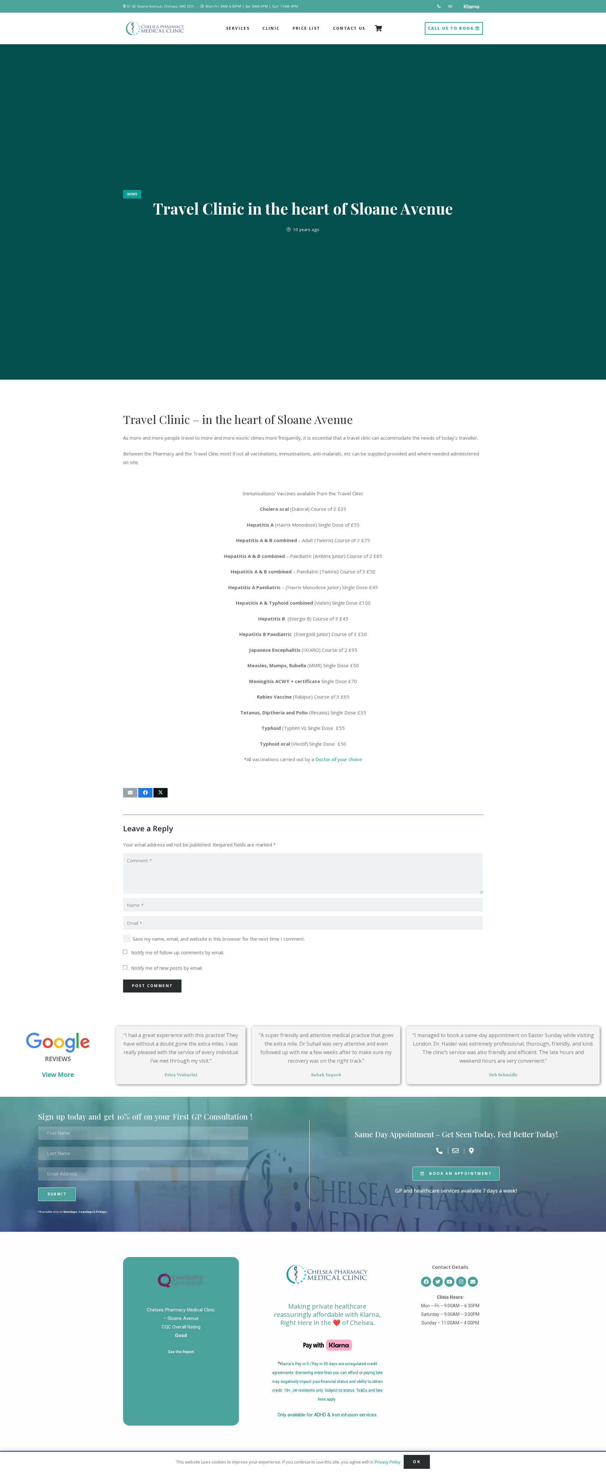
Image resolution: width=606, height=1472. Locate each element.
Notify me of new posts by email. (167, 968)
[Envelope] (473, 1282)
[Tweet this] (160, 792)
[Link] (439, 6)
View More (58, 1074)
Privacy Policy (388, 1462)
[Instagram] (461, 1282)
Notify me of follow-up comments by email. (177, 952)
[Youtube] (449, 1282)
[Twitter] (438, 1282)
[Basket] (379, 28)
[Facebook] (426, 1282)
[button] (252, 28)
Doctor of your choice (338, 759)
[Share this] (145, 792)
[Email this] (130, 792)
